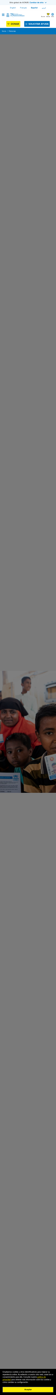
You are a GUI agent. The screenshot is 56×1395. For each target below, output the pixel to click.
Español (34, 7)
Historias (12, 31)
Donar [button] (48, 16)
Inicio (4, 31)
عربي (44, 7)
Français (23, 7)
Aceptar (28, 1389)
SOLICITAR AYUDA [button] (39, 24)
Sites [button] (52, 16)
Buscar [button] (43, 16)
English (13, 7)
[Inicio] (15, 15)
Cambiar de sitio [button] (36, 2)
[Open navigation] (3, 15)
